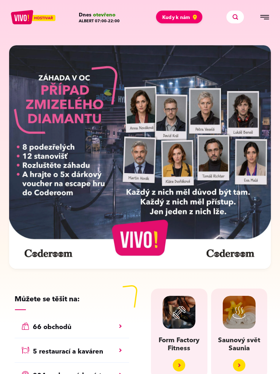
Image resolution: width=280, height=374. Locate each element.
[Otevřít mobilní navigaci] (264, 17)
